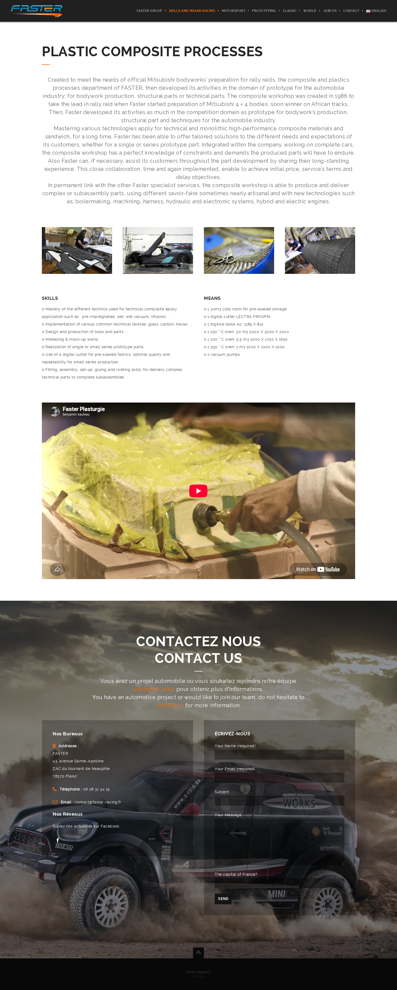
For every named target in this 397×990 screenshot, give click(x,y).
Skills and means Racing (192, 11)
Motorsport (233, 11)
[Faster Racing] (36, 11)
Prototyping (264, 11)
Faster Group (149, 11)
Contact (351, 11)
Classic (290, 11)
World (310, 11)
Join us (330, 11)
